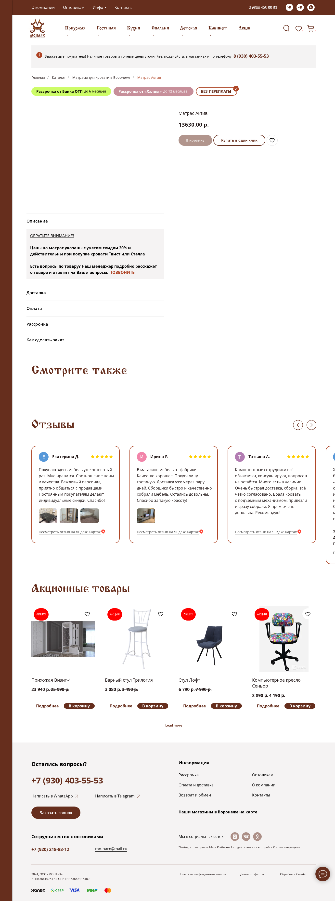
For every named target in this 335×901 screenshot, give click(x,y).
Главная (38, 77)
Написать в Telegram (115, 796)
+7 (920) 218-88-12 (50, 849)
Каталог (58, 77)
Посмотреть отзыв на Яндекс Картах (70, 532)
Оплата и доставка (196, 785)
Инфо (98, 7)
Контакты (123, 7)
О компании (43, 7)
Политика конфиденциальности (202, 874)
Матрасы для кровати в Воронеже (101, 77)
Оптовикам (73, 7)
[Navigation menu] (6, 7)
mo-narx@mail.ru (111, 848)
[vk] (289, 7)
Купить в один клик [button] (239, 140)
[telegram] (300, 7)
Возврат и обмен (195, 795)
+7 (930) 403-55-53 (67, 780)
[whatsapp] (311, 7)
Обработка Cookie (293, 874)
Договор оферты (252, 874)
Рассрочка (189, 775)
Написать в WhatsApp (52, 796)
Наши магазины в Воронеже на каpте (218, 812)
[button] (55, 813)
